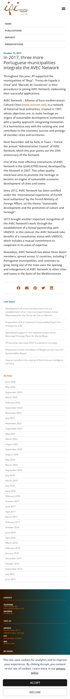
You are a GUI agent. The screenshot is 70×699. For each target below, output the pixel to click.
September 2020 (13, 449)
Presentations (14, 44)
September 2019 (13, 470)
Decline (35, 692)
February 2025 (12, 402)
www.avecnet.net (34, 104)
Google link (9, 643)
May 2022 (10, 433)
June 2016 (10, 532)
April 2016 (10, 537)
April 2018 (10, 491)
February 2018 (12, 496)
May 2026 (10, 387)
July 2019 (10, 475)
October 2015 (12, 563)
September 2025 (13, 392)
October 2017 (12, 501)
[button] (63, 8)
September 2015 (13, 568)
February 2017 (12, 522)
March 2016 (11, 542)
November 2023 (13, 413)
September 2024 (13, 407)
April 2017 (10, 511)
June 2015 (10, 579)
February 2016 (12, 548)
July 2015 (10, 574)
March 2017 (11, 516)
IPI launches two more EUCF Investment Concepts (31, 342)
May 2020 (10, 459)
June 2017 (10, 506)
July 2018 (10, 485)
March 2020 (11, 464)
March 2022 (11, 439)
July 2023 (10, 418)
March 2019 (11, 480)
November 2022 (13, 423)
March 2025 (11, 397)
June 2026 (10, 381)
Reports (10, 37)
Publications (13, 30)
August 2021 (11, 444)
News (8, 23)
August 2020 (11, 454)
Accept (35, 682)
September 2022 (13, 428)
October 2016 (12, 527)
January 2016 (12, 553)
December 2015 (13, 558)
